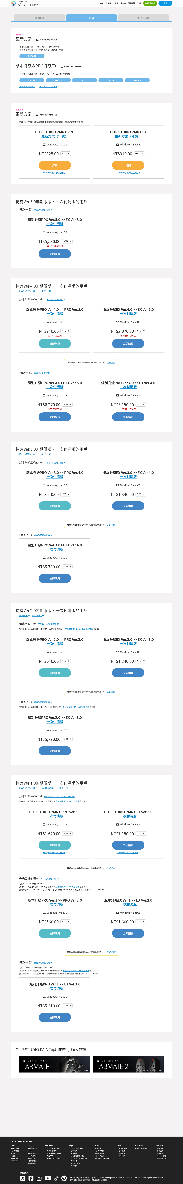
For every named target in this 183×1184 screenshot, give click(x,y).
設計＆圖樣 (100, 1156)
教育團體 (32, 1161)
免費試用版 (123, 1148)
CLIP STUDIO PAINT (21, 1141)
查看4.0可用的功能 (55, 462)
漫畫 (14, 1153)
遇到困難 (131, 3)
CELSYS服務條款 (84, 1180)
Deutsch (101, 1177)
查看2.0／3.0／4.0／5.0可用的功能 (59, 796)
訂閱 (54, 165)
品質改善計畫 (162, 1158)
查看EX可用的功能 (42, 209)
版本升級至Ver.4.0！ (28, 454)
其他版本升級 (48, 787)
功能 (102, 3)
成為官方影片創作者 (54, 1158)
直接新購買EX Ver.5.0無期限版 (76, 706)
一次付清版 (54, 224)
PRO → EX (47, 290)
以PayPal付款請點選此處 (54, 172)
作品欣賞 (74, 1166)
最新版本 (122, 1151)
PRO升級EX (33, 1156)
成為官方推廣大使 (77, 1156)
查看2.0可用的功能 (48, 878)
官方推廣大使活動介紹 (79, 1158)
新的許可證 (33, 1148)
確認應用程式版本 (27, 86)
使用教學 (109, 3)
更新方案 (32, 1153)
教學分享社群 (52, 1151)
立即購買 (55, 254)
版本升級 (23, 615)
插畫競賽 (74, 1153)
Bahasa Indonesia (141, 1177)
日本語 (72, 1177)
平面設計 (15, 1158)
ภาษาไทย (129, 1177)
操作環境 (122, 1156)
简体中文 (122, 1177)
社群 (116, 3)
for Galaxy (16, 1161)
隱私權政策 (96, 1180)
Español (93, 1177)
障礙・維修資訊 (142, 1148)
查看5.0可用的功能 (55, 299)
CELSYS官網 (161, 1156)
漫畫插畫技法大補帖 (54, 1153)
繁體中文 (114, 1177)
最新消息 (160, 1148)
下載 (139, 3)
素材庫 (123, 3)
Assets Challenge (102, 1158)
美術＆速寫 (100, 1151)
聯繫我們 (160, 1151)
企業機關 (32, 1163)
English (79, 1177)
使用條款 (73, 1180)
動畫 (14, 1156)
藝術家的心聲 (76, 1163)
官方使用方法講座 (53, 1148)
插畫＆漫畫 (100, 1153)
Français (86, 1177)
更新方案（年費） (54, 135)
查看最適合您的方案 (48, 86)
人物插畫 (15, 1151)
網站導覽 (104, 1180)
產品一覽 (32, 1158)
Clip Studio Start (77, 1148)
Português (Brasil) (156, 1177)
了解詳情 (111, 362)
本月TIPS (50, 1156)
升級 (30, 1151)
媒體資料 (160, 1153)
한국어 (107, 1177)
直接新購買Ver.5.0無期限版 (67, 801)
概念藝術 (15, 1148)
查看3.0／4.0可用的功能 (48, 623)
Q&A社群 (74, 1151)
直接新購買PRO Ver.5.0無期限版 (78, 628)
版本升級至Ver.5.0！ (28, 290)
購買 (165, 3)
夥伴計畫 (74, 1161)
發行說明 (122, 1153)
